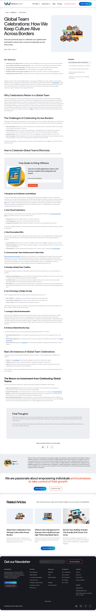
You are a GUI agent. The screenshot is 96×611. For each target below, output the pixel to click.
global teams (56, 82)
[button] (36, 4)
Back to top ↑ (48, 601)
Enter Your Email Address (35, 178)
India (5, 202)
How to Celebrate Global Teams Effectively (79, 68)
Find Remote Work (55, 488)
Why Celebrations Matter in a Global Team (78, 62)
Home (7, 12)
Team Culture (22, 12)
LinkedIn (17, 463)
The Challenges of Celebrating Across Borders (79, 65)
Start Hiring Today (10, 582)
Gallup (31, 109)
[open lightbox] (71, 33)
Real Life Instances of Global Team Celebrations (77, 72)
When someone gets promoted (12, 256)
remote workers (56, 248)
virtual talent (24, 342)
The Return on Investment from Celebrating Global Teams (79, 77)
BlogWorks (14, 12)
